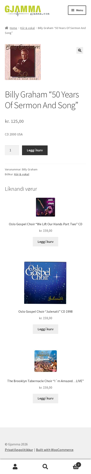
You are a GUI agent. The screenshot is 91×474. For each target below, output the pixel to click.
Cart (70, 463)
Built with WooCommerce (54, 450)
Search (45, 467)
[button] (79, 50)
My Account (15, 467)
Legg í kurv (35, 150)
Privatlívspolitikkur (19, 450)
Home (13, 28)
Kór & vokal (27, 28)
